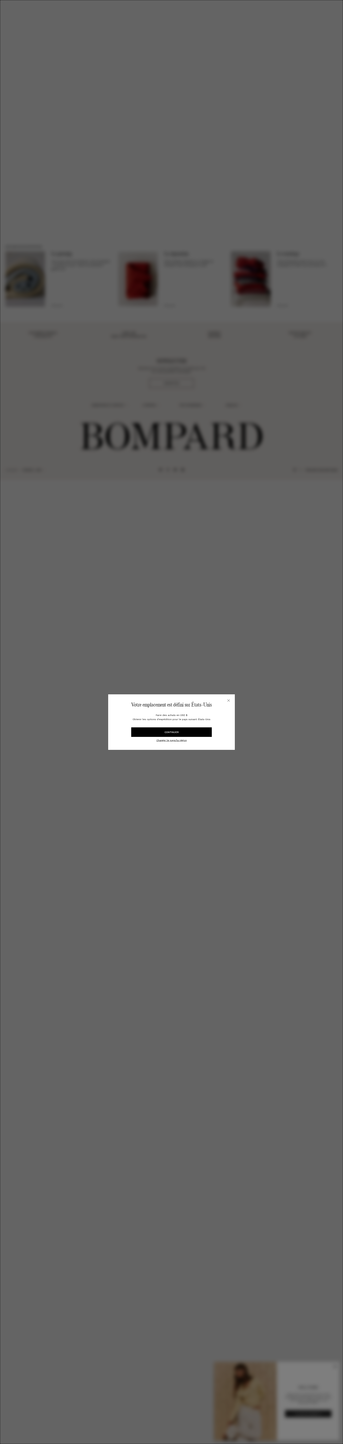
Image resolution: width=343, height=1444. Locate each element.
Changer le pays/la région (171, 740)
